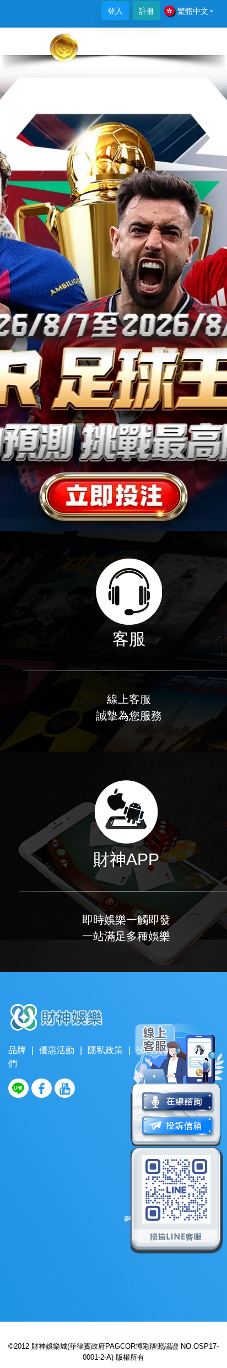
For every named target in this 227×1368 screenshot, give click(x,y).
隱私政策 (105, 1050)
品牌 (17, 1050)
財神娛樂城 (49, 1346)
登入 (115, 11)
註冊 (146, 11)
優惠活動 (56, 1050)
